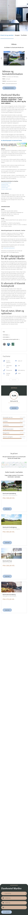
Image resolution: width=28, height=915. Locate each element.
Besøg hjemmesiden (9, 88)
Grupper (17, 35)
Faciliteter (24, 35)
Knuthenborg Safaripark (6, 182)
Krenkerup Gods (4, 184)
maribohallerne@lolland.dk (9, 248)
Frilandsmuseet (4, 187)
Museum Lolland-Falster (6, 189)
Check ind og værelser (7, 35)
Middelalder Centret (5, 186)
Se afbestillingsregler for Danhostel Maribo (11, 140)
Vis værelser (6, 912)
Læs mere (14, 379)
